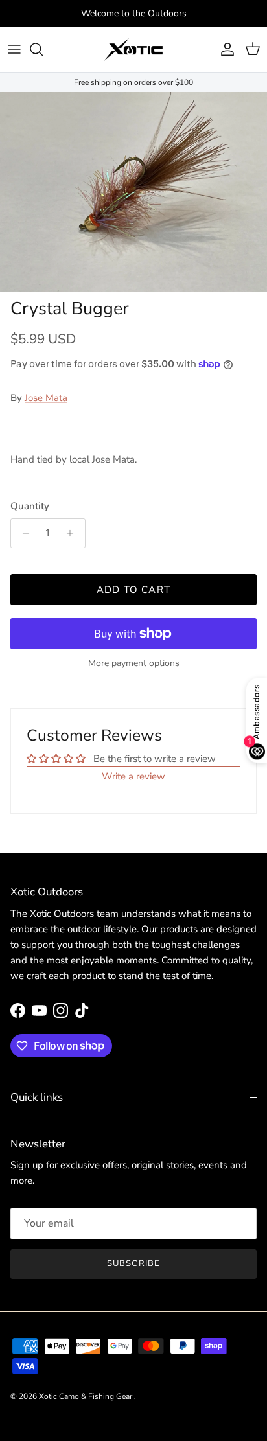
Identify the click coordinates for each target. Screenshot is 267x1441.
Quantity (29, 506)
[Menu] (14, 49)
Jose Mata (46, 397)
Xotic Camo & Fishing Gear (86, 1396)
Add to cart (133, 589)
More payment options (134, 663)
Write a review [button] (133, 776)
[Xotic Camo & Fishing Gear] (133, 49)
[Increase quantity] (73, 533)
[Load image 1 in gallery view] (133, 192)
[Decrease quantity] (22, 533)
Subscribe (133, 1263)
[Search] (43, 49)
